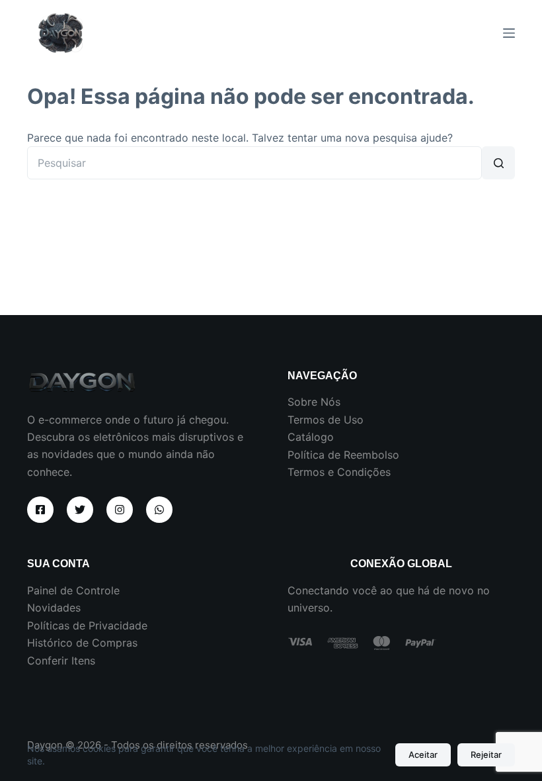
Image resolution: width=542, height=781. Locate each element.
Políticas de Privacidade (87, 625)
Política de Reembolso (343, 454)
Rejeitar (486, 754)
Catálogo (311, 436)
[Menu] (509, 33)
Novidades (54, 607)
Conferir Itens (61, 660)
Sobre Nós (314, 401)
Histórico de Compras (82, 642)
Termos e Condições (339, 472)
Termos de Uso (326, 419)
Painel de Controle (73, 590)
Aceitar (423, 754)
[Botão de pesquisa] (498, 162)
